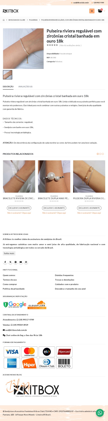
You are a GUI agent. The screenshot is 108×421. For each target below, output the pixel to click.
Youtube (21, 262)
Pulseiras (58, 61)
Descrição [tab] (8, 86)
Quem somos (9, 275)
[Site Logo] (10, 11)
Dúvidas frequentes (64, 275)
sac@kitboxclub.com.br (81, 3)
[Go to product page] (19, 176)
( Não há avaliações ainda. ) (70, 45)
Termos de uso (10, 280)
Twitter (10, 262)
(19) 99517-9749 (99, 3)
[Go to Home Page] (3, 20)
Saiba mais (9, 253)
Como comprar (10, 284)
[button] (91, 11)
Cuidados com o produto (66, 284)
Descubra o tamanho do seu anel (70, 289)
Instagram (26, 262)
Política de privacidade (14, 289)
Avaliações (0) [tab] (25, 86)
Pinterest (16, 262)
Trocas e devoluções (64, 280)
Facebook (5, 262)
